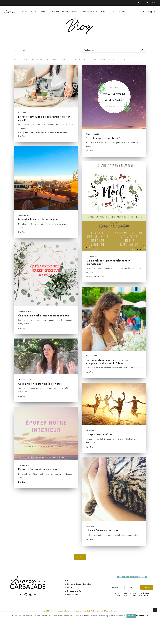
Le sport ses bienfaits (99, 434)
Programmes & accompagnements (64, 11)
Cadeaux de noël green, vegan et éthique (43, 315)
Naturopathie (23, 133)
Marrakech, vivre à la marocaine (38, 219)
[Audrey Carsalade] (10, 11)
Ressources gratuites (89, 11)
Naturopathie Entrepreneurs (57, 133)
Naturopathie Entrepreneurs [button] (112, 59)
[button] (144, 11)
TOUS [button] (17, 59)
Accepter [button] (131, 616)
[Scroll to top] (155, 610)
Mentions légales (74, 588)
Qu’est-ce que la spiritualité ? (104, 138)
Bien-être (21, 136)
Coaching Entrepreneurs (37, 133)
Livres (102, 11)
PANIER (142, 3)
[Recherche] (114, 50)
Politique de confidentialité (79, 584)
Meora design (110, 611)
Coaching (44, 11)
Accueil (24, 11)
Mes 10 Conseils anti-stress (102, 530)
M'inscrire (147, 587)
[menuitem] (142, 3)
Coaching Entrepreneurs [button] (53, 59)
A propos (112, 11)
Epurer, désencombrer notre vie (37, 469)
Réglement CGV (74, 591)
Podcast (34, 11)
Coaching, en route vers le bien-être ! (40, 384)
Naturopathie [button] (82, 59)
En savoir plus (142, 616)
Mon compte (72, 595)
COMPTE (153, 3)
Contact (122, 11)
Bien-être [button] (29, 59)
